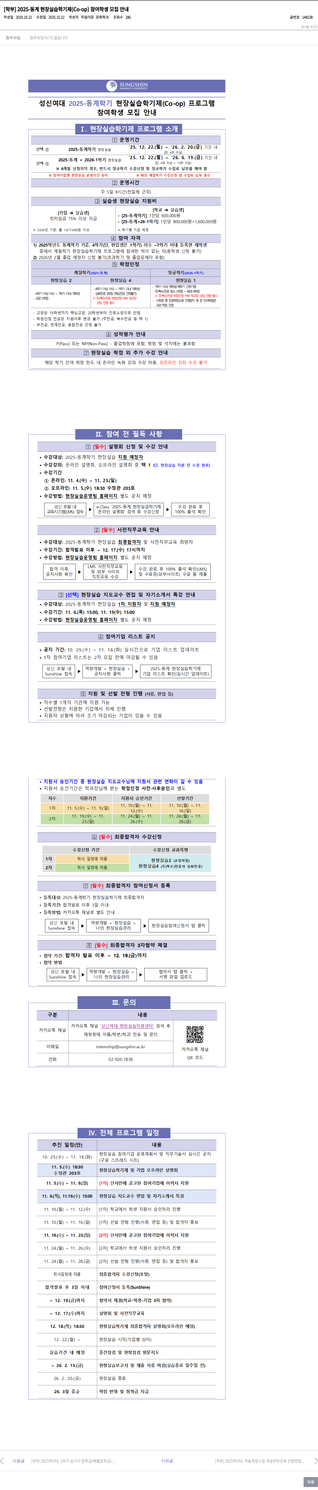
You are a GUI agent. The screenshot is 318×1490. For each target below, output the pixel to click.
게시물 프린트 (309, 27)
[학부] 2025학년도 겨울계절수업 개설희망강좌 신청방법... (259, 1461)
